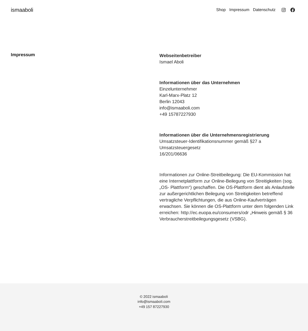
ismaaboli (22, 10)
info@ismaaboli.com (154, 301)
